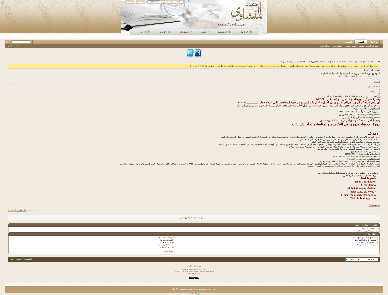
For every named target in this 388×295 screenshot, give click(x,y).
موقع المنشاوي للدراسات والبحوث (353, 62)
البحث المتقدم (13, 46)
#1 (344, 76)
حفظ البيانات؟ (178, 5)
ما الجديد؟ (373, 42)
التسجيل (129, 2)
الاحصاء (372, 229)
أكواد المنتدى (168, 238)
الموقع (332, 62)
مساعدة (140, 2)
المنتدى (361, 42)
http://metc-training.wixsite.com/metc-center (352, 157)
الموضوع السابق (201, 218)
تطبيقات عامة (337, 46)
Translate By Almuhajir (194, 273)
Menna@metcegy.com (356, 159)
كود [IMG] (170, 242)
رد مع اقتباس (374, 205)
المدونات (348, 42)
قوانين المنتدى (170, 251)
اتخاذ (378, 229)
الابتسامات (169, 240)
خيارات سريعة (324, 46)
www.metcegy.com (370, 118)
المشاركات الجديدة (372, 46)
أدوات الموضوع (373, 76)
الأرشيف (19, 259)
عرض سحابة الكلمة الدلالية (369, 231)
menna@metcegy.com (368, 115)
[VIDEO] (171, 245)
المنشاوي (28, 259)
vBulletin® (193, 269)
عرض (362, 76)
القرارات (364, 229)
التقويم (354, 46)
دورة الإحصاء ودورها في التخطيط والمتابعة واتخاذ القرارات (346, 73)
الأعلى (12, 210)
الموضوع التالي (186, 218)
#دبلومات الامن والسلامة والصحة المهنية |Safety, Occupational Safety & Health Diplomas (344, 166)
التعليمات (361, 46)
